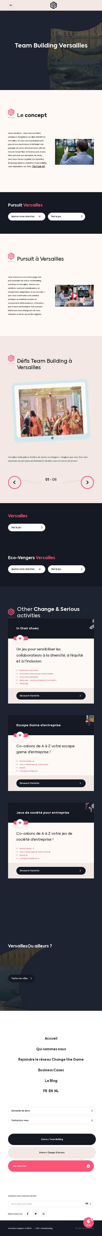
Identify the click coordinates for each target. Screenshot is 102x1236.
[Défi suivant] (87, 482)
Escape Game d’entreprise (38, 725)
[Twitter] (35, 1213)
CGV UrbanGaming (44, 1228)
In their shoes (27, 628)
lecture (74, 296)
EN (51, 1091)
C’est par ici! (38, 166)
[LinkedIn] (43, 1213)
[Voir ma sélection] (88, 1222)
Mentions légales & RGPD (20, 1228)
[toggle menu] (10, 5)
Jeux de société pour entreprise (42, 813)
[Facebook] (27, 1213)
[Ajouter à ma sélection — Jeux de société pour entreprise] (20, 822)
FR (45, 1091)
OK (86, 1203)
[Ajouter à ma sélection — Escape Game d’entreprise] (20, 735)
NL (56, 1091)
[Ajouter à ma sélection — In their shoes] (20, 638)
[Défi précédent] (14, 482)
